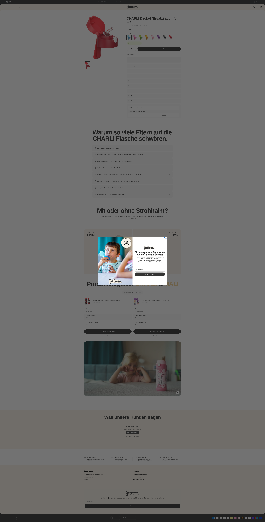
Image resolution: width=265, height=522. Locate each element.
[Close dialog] (165, 238)
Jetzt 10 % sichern (149, 274)
